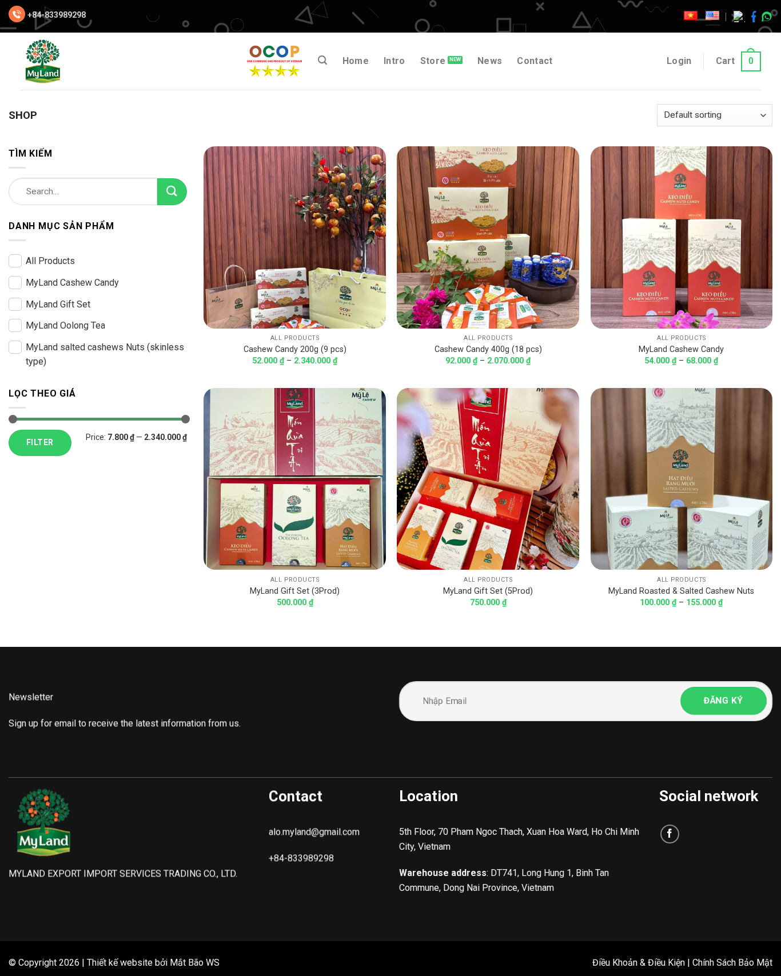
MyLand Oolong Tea (65, 325)
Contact (534, 60)
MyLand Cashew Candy (72, 282)
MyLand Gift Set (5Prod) (488, 591)
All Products (50, 260)
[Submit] (171, 191)
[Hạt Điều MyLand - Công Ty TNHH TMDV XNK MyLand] (67, 61)
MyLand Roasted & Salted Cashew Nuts (681, 591)
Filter (40, 442)
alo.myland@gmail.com (314, 831)
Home (355, 60)
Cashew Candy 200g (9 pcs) (295, 349)
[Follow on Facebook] (669, 834)
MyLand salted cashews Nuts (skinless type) (105, 354)
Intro (394, 60)
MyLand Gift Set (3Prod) (295, 591)
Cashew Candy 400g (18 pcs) (488, 349)
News (489, 60)
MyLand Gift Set (58, 304)
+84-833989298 (56, 14)
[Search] (322, 60)
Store (433, 60)
